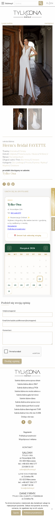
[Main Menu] (3, 3)
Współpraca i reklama (27, 439)
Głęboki (13, 154)
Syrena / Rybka (39, 162)
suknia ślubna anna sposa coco (27, 402)
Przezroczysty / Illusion (28, 154)
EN (51, 3)
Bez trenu (25, 159)
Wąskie (6, 165)
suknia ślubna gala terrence (27, 395)
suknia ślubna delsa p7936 (27, 388)
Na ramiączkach (16, 157)
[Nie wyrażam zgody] (52, 509)
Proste (28, 162)
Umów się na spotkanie (53, 202)
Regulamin (27, 432)
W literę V (44, 154)
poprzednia (7, 23)
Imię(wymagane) (9, 311)
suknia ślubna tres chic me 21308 (27, 413)
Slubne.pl (9, 3)
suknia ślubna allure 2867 (28, 384)
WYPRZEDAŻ (53, 224)
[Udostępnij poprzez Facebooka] (4, 185)
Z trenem (35, 159)
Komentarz (7, 330)
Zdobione (15, 165)
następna (49, 23)
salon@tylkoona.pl (27, 469)
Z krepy (22, 151)
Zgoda (16, 513)
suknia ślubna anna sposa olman (27, 380)
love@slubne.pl (27, 488)
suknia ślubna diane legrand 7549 (27, 409)
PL (47, 3)
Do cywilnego (18, 162)
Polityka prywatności (27, 436)
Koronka (14, 151)
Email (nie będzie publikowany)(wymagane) (19, 320)
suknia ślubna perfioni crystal (27, 406)
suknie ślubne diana (27, 398)
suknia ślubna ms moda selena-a (27, 391)
